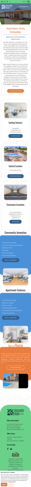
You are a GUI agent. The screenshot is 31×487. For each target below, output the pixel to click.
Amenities (15, 221)
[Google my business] (11, 448)
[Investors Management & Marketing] (15, 454)
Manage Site (19, 470)
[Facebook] (8, 448)
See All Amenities (11, 260)
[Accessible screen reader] (2, 1)
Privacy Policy (12, 481)
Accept (4, 484)
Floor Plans (15, 136)
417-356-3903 (24, 7)
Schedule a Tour (15, 91)
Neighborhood (15, 176)
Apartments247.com (14, 461)
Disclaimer (11, 470)
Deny (10, 484)
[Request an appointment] (7, 1)
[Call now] (10, 1)
